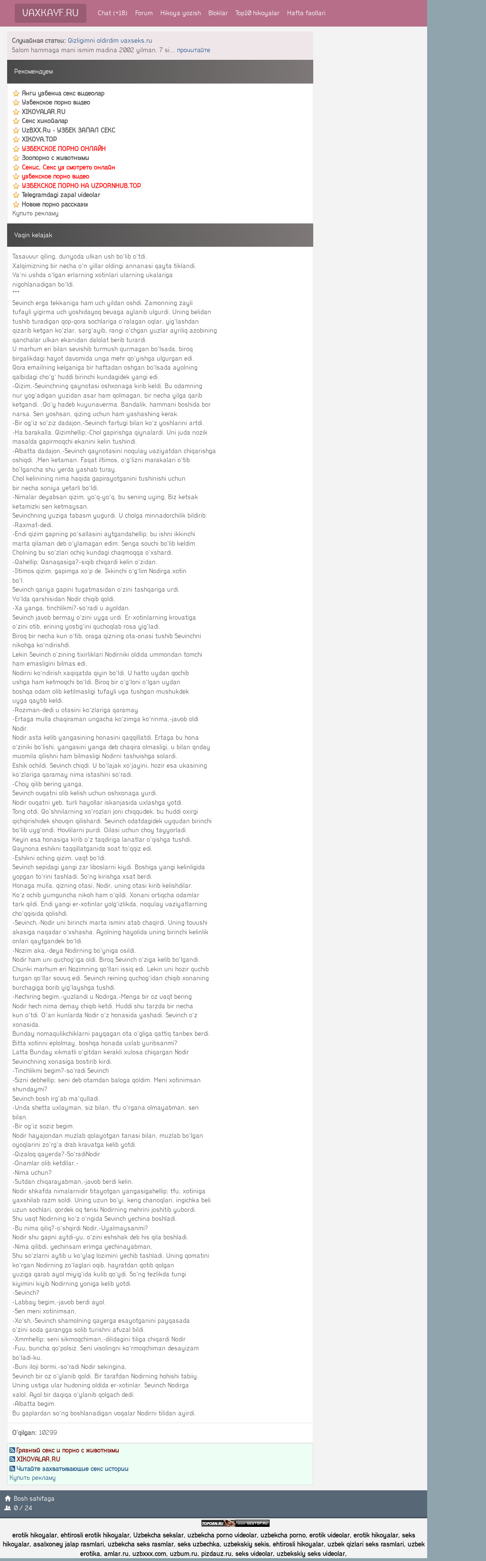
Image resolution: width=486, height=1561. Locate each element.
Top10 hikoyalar (257, 13)
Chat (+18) (113, 13)
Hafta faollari (306, 13)
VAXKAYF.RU (50, 13)
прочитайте (193, 50)
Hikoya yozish (180, 13)
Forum (144, 13)
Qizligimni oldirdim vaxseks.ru (110, 40)
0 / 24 (23, 1508)
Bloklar (218, 13)
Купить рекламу (35, 213)
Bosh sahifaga (34, 1498)
